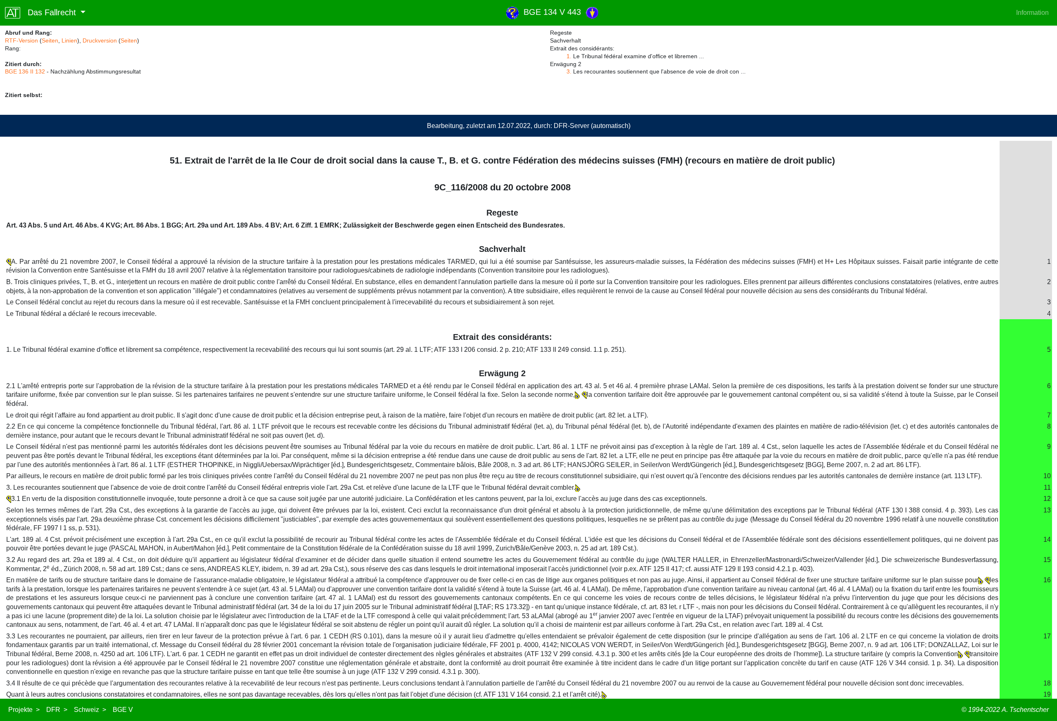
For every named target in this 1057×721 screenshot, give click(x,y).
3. (568, 71)
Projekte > (24, 709)
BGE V (123, 709)
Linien (69, 40)
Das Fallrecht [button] (49, 12)
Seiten (50, 40)
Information (1032, 12)
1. (568, 56)
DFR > (56, 709)
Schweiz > (90, 709)
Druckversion (100, 40)
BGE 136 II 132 (25, 71)
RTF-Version (21, 40)
